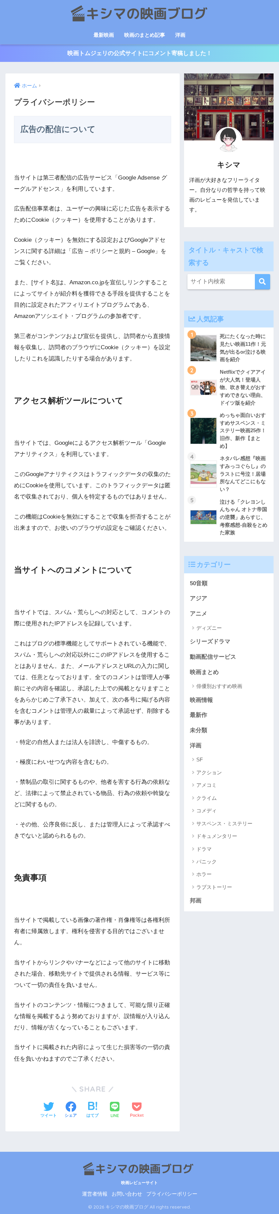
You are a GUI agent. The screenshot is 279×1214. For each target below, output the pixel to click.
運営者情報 (95, 1194)
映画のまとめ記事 (144, 35)
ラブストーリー (214, 887)
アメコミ (206, 785)
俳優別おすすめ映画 (219, 686)
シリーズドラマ (210, 641)
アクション (209, 772)
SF (199, 759)
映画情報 (201, 700)
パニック (206, 861)
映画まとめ (204, 672)
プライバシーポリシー (171, 1194)
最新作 (198, 715)
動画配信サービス (213, 657)
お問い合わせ (127, 1194)
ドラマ (204, 849)
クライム (206, 798)
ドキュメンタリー (216, 836)
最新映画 (104, 35)
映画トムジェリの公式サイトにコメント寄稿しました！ (139, 53)
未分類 (198, 730)
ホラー (204, 874)
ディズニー (209, 628)
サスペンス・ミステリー (224, 823)
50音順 (199, 583)
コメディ (206, 810)
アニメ (198, 613)
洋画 (180, 35)
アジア (198, 598)
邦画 (195, 900)
